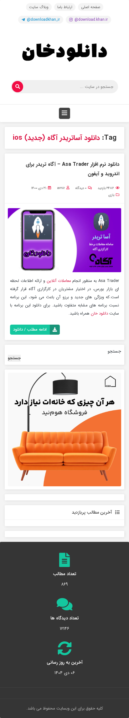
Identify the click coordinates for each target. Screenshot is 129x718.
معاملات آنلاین (58, 281)
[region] (64, 429)
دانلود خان (99, 313)
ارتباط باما (64, 7)
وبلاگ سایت (39, 7)
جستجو (114, 351)
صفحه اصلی (90, 7)
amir (61, 188)
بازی (111, 195)
